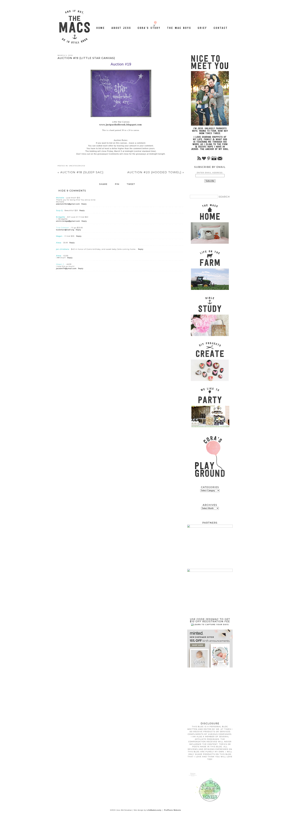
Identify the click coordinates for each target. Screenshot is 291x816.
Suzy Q (59, 210)
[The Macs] (100, 26)
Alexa (58, 243)
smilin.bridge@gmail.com (68, 221)
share (103, 184)
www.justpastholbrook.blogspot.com (120, 124)
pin (117, 184)
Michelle (60, 198)
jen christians (62, 249)
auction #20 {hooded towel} (155, 172)
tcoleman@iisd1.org (65, 230)
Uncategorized (77, 166)
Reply (84, 204)
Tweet (131, 184)
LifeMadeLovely (154, 810)
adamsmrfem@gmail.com (68, 204)
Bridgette (60, 217)
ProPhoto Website (172, 810)
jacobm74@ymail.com (66, 268)
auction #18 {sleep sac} (81, 172)
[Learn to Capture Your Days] (210, 624)
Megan (59, 236)
